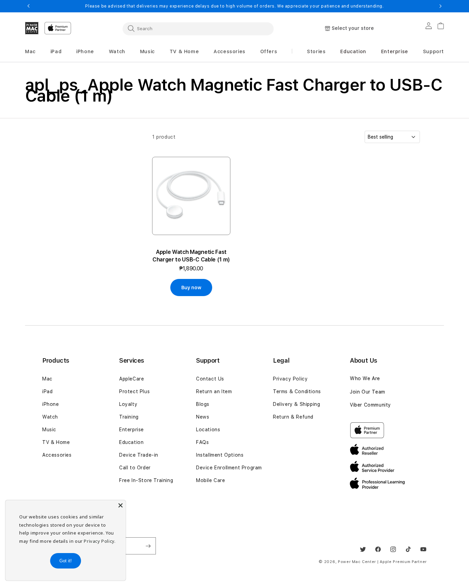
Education (131, 442)
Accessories (57, 455)
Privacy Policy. (99, 541)
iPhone (50, 404)
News (202, 417)
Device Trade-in (138, 455)
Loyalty (128, 404)
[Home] (32, 28)
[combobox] (198, 28)
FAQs (202, 442)
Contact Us (210, 379)
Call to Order (135, 467)
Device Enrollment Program (229, 467)
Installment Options (219, 455)
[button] (30, 52)
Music (49, 429)
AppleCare (131, 379)
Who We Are (365, 378)
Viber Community (370, 405)
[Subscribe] (148, 545)
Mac (47, 379)
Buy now (191, 287)
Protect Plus (134, 391)
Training (129, 417)
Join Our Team (367, 392)
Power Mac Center (357, 562)
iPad (47, 391)
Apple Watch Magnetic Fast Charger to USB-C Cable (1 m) (191, 256)
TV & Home (56, 442)
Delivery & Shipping (296, 404)
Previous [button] (28, 6)
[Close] (120, 505)
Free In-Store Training (146, 480)
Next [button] (440, 6)
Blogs (202, 404)
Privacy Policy (290, 379)
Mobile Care (210, 480)
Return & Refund (293, 417)
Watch (50, 417)
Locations (208, 429)
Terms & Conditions (297, 391)
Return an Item (214, 391)
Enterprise (131, 429)
